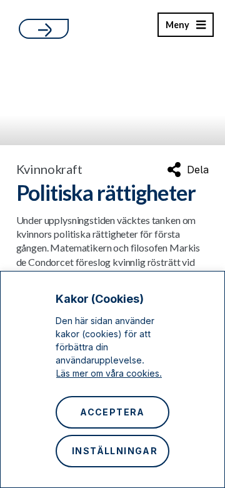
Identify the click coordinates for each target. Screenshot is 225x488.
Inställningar (115, 450)
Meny (177, 28)
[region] (112, 379)
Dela (198, 169)
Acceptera (112, 412)
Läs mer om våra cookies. (109, 373)
